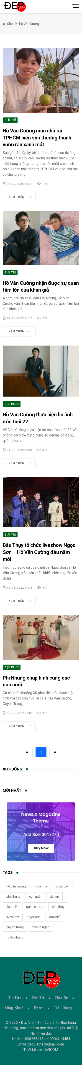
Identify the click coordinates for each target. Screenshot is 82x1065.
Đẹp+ (38, 1008)
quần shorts (34, 907)
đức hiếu (55, 917)
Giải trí (10, 120)
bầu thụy (58, 907)
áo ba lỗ (12, 907)
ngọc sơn (34, 917)
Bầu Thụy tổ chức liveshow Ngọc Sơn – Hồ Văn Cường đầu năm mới (39, 552)
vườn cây (62, 886)
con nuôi (35, 896)
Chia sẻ (61, 998)
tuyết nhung (14, 937)
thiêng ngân (40, 927)
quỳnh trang (15, 927)
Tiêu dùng (63, 1008)
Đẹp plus (12, 404)
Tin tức (14, 998)
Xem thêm (17, 197)
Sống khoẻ (13, 1008)
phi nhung (13, 896)
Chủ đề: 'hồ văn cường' (23, 24)
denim (54, 896)
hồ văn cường (16, 886)
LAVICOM (50, 1050)
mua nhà (40, 886)
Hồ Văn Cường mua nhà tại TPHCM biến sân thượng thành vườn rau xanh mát (37, 138)
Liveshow (12, 917)
